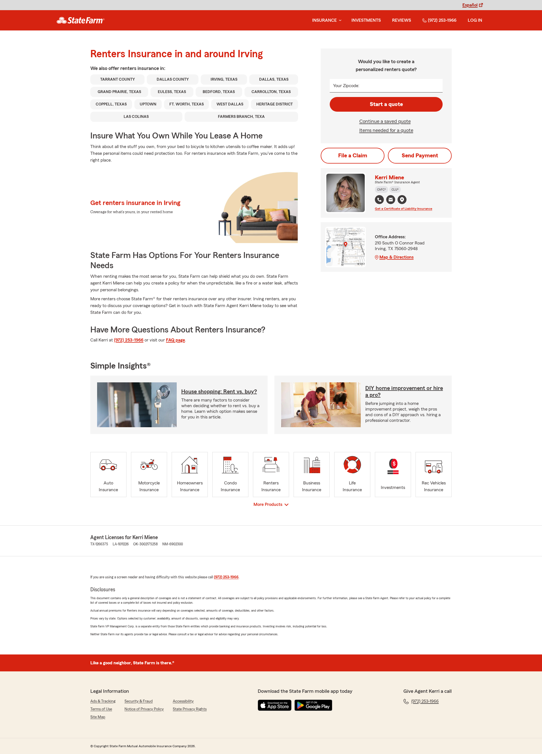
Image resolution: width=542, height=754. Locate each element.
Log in (475, 20)
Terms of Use (101, 709)
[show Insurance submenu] (339, 20)
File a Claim (352, 155)
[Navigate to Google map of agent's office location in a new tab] (401, 199)
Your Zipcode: (346, 85)
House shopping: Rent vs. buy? (219, 391)
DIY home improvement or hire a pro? (404, 391)
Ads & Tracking (102, 701)
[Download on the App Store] (275, 705)
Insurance (324, 20)
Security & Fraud (138, 701)
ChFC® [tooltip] (381, 189)
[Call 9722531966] (379, 199)
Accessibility (183, 701)
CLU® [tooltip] (395, 189)
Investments (366, 20)
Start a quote (386, 104)
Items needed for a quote (386, 130)
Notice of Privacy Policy (144, 709)
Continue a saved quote (385, 121)
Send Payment (420, 155)
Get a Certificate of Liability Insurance (403, 208)
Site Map (97, 717)
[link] (80, 20)
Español (470, 5)
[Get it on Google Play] (313, 705)
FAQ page (175, 340)
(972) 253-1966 (442, 20)
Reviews (401, 20)
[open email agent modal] (390, 200)
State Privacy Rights (190, 709)
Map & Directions (396, 257)
